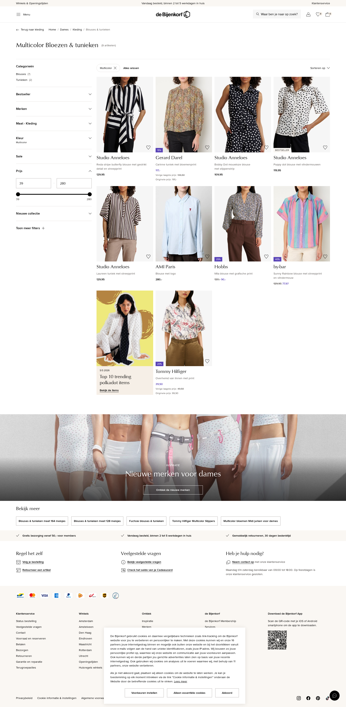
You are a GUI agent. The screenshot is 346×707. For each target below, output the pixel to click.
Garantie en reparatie (29, 661)
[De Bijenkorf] (173, 14)
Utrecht (83, 655)
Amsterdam (86, 621)
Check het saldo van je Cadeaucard (150, 570)
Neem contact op (243, 562)
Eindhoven (85, 638)
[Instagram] (298, 697)
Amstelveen (86, 626)
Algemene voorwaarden (96, 698)
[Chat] (335, 696)
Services (210, 626)
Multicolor (106, 68)
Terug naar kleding (32, 29)
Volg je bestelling (33, 562)
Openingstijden (88, 661)
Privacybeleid (24, 698)
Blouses (23, 74)
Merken (146, 626)
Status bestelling (26, 621)
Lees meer (180, 681)
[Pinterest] (318, 697)
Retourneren (24, 655)
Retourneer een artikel (36, 570)
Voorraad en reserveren (31, 638)
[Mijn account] (308, 14)
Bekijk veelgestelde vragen (144, 562)
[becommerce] (115, 597)
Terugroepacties (26, 667)
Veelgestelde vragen (29, 626)
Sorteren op (317, 68)
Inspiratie (147, 621)
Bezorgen (22, 650)
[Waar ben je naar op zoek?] (257, 14)
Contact (20, 632)
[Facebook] (308, 697)
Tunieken (24, 79)
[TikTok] (327, 697)
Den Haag (85, 632)
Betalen (20, 644)
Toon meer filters (28, 228)
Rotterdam (85, 650)
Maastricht (85, 644)
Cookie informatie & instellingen (56, 698)
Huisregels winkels (90, 667)
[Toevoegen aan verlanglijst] (148, 147)
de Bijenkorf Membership (220, 621)
